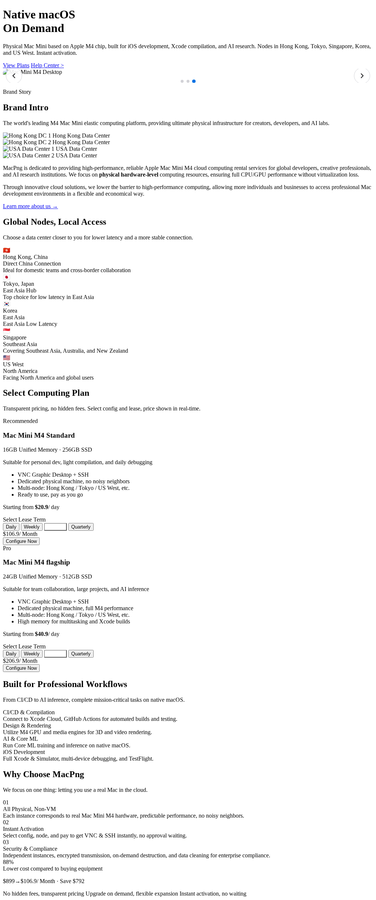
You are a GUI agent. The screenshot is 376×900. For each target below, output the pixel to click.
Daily (11, 527)
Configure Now (21, 541)
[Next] (362, 76)
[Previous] (14, 76)
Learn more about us (30, 206)
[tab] (182, 81)
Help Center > (47, 65)
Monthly (55, 527)
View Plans (16, 65)
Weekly (32, 527)
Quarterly (81, 527)
